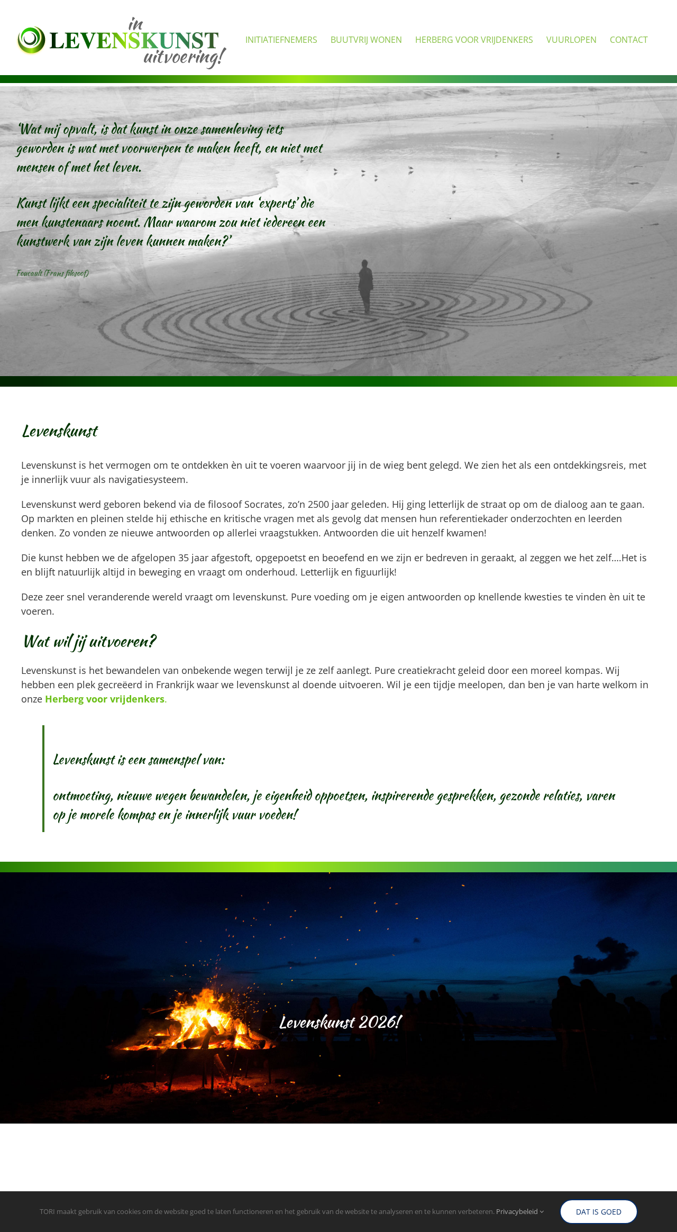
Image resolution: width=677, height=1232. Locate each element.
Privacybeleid (517, 1211)
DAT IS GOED (598, 1212)
